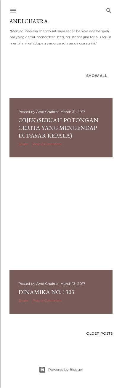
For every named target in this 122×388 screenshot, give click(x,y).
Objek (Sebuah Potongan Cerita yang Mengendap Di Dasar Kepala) (58, 127)
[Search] (109, 9)
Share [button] (23, 144)
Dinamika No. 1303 (46, 292)
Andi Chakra (28, 21)
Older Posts (99, 333)
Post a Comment (47, 144)
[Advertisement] (61, 213)
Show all (96, 76)
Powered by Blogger (65, 369)
